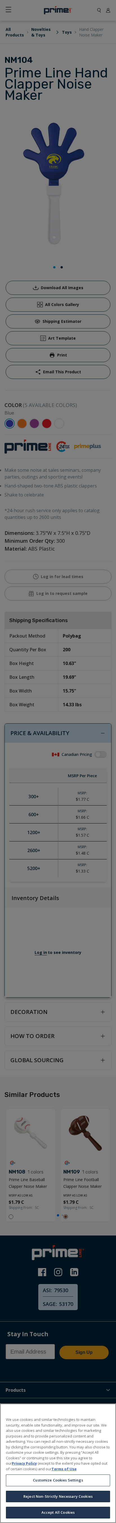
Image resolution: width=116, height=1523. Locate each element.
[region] (58, 1463)
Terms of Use (64, 1468)
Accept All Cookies (58, 1512)
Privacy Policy (24, 1463)
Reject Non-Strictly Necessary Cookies (58, 1496)
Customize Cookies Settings (58, 1480)
